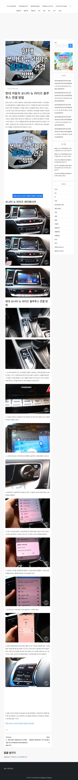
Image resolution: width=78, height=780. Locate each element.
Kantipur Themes (46, 777)
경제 (44, 10)
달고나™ (69, 150)
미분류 (56, 224)
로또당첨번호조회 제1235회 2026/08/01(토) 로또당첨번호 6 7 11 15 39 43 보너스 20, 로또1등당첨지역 (63, 109)
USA (54, 10)
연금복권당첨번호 (35, 6)
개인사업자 (58, 208)
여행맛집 (33, 10)
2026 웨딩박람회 (11, 6)
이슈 (56, 239)
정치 (39, 10)
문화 (56, 220)
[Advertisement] (39, 24)
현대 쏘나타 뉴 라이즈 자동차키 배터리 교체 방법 (27, 196)
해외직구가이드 (59, 251)
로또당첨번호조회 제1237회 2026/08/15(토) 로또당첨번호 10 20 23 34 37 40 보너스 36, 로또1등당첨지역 (63, 97)
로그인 (19, 757)
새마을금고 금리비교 (47, 6)
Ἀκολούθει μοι (59, 205)
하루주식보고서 (59, 247)
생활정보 (18, 10)
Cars (60, 10)
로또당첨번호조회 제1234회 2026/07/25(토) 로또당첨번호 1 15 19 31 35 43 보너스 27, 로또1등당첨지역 (63, 121)
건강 (49, 10)
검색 (56, 42)
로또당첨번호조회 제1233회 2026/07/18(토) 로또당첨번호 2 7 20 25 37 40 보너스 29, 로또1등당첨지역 (63, 133)
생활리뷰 (26, 10)
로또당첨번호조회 (23, 6)
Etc (56, 193)
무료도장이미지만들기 (61, 6)
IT (70, 6)
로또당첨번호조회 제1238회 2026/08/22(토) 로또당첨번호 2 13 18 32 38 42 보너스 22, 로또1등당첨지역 (63, 85)
